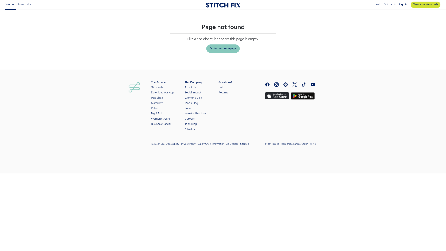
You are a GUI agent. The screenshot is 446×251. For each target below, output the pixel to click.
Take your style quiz (425, 4)
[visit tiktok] (303, 84)
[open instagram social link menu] (276, 84)
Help (378, 4)
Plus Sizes (157, 97)
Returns (223, 92)
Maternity (157, 103)
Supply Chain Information (211, 144)
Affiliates (190, 129)
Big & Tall (156, 113)
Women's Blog (193, 97)
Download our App (162, 92)
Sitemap (244, 144)
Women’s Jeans (160, 118)
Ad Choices (232, 144)
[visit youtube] (313, 84)
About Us (190, 87)
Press (188, 108)
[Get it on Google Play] (303, 96)
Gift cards (390, 4)
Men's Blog (191, 103)
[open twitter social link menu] (294, 84)
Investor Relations (195, 113)
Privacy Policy (188, 144)
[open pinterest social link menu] (285, 84)
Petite (154, 108)
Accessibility (172, 144)
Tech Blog (191, 124)
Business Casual (161, 124)
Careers (190, 118)
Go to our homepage (223, 48)
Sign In (403, 4)
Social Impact (193, 92)
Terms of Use (157, 144)
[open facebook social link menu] (267, 84)
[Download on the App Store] (277, 96)
